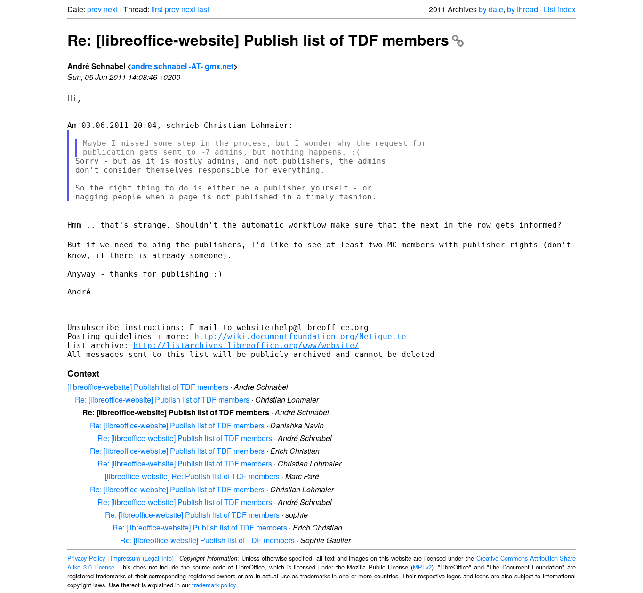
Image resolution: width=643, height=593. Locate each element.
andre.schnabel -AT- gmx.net (182, 66)
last (203, 9)
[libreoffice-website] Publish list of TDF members (147, 386)
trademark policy (213, 584)
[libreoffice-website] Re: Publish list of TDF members (192, 476)
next (111, 9)
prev (94, 9)
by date (491, 9)
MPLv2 (422, 566)
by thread (522, 9)
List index (560, 9)
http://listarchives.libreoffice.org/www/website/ (246, 345)
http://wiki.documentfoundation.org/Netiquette (300, 336)
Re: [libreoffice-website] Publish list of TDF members (258, 39)
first (157, 9)
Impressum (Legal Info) (142, 557)
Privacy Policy (86, 557)
